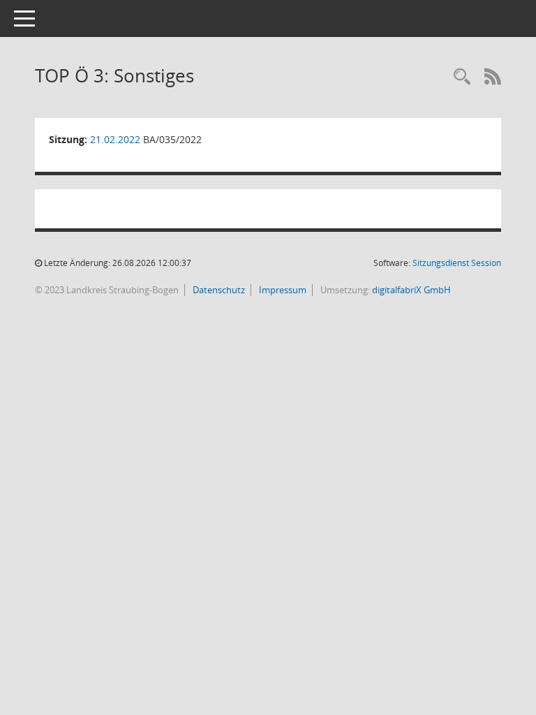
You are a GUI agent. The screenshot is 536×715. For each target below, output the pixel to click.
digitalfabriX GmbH (411, 289)
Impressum (281, 289)
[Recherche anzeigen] (462, 77)
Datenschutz (218, 289)
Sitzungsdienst (456, 263)
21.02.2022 (115, 139)
